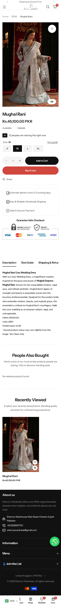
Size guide (27, 262)
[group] (30, 64)
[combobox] (11, 601)
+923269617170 (15, 525)
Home (5, 16)
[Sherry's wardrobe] (30, 6)
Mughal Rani (10, 476)
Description (9, 262)
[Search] (47, 6)
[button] (7, 1)
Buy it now (30, 170)
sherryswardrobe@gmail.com (22, 530)
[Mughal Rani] (20, 444)
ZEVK (14, 16)
